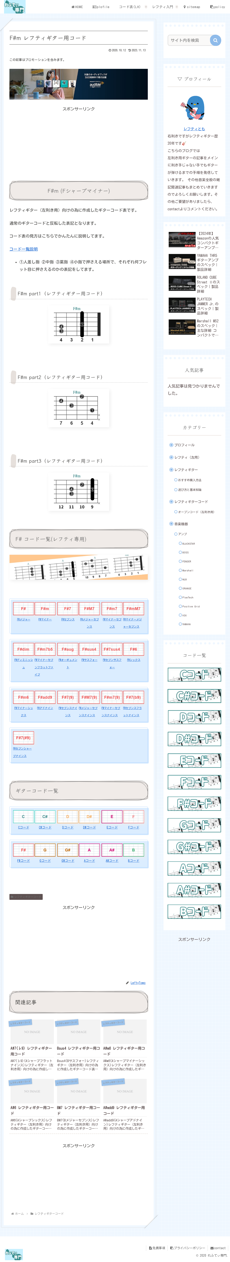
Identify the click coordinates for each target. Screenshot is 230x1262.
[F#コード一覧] (194, 804)
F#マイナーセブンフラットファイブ (44, 667)
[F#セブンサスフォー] (112, 649)
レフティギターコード (27, 896)
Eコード (112, 827)
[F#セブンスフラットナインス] (133, 697)
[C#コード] (45, 816)
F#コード (23, 860)
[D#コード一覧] (194, 739)
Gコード (45, 860)
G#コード (68, 860)
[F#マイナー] (45, 608)
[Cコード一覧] (194, 675)
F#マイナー (45, 619)
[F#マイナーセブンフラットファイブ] (45, 649)
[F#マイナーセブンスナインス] (112, 697)
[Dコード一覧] (194, 717)
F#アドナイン (45, 708)
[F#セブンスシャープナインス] (23, 737)
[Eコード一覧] (194, 760)
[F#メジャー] (23, 608)
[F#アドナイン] (45, 697)
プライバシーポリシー (189, 1248)
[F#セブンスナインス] (67, 697)
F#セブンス (68, 619)
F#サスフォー (89, 659)
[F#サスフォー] (89, 649)
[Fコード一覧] (194, 782)
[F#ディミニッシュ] (23, 649)
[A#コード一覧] (194, 890)
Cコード (23, 827)
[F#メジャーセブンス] (89, 608)
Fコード (133, 827)
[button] (215, 40)
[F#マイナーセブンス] (112, 608)
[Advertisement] (78, 144)
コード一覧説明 (23, 249)
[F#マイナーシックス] (23, 697)
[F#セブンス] (67, 608)
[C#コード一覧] (194, 696)
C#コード (45, 827)
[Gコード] (45, 850)
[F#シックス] (133, 649)
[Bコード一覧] (194, 912)
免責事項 (159, 1248)
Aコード (89, 860)
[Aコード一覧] (194, 868)
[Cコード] (23, 816)
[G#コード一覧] (194, 847)
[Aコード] (89, 850)
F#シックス (133, 659)
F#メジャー (23, 619)
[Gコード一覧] (194, 825)
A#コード (112, 860)
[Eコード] (112, 816)
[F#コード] (23, 850)
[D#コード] (89, 816)
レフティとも (194, 129)
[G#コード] (67, 850)
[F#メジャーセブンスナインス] (89, 697)
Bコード (133, 860)
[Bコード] (133, 850)
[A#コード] (112, 850)
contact (220, 1248)
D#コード (89, 827)
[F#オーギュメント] (67, 649)
